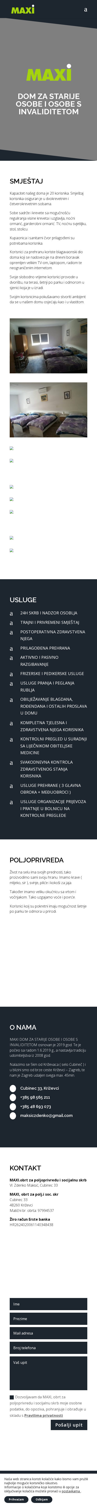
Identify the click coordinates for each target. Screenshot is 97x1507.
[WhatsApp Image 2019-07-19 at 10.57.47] (41, 548)
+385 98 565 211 (35, 1097)
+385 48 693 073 (35, 1106)
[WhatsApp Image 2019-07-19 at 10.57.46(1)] (43, 536)
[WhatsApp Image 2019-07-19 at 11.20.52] (41, 446)
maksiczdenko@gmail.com (46, 1115)
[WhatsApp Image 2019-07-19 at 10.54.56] (41, 485)
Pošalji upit (69, 1425)
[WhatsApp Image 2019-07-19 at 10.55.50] (41, 497)
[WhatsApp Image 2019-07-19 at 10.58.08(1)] (48, 372)
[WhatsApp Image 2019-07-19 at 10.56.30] (41, 510)
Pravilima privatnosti (43, 1415)
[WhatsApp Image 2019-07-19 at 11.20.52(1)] (43, 459)
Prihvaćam (16, 1499)
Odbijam (42, 1499)
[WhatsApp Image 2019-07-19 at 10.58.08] (48, 436)
